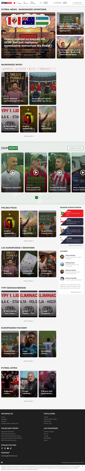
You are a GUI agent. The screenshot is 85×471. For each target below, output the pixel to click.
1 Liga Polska (21, 69)
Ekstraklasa (8, 69)
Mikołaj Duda (70, 263)
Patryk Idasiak (70, 255)
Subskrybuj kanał (75, 148)
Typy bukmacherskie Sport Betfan (11, 438)
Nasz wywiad (32, 3)
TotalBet (69, 238)
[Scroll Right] (54, 68)
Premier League (45, 69)
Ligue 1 (46, 440)
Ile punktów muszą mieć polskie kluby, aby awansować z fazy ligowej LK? (70, 27)
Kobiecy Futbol (46, 3)
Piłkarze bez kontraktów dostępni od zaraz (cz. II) (46, 394)
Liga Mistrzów (72, 273)
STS (67, 228)
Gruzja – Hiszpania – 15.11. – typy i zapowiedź (46, 314)
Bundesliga (47, 438)
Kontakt (3, 421)
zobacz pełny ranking (75, 245)
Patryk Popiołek (70, 278)
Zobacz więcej (28, 136)
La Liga (33, 69)
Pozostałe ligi (78, 280)
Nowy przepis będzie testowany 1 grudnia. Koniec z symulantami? (42, 100)
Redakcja (4, 419)
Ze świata (26, 3)
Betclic (68, 220)
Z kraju (19, 3)
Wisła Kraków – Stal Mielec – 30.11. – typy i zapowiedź (10, 129)
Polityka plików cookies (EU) (10, 423)
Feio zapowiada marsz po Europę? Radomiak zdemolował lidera (70, 52)
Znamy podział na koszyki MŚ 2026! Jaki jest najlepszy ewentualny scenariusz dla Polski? (28, 42)
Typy (41, 2)
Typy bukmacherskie (7, 431)
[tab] (36, 197)
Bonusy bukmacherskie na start (11, 436)
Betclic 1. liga (75, 264)
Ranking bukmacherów (8, 434)
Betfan (68, 211)
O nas (3, 417)
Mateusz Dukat (70, 270)
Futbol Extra (65, 3)
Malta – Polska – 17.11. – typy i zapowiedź (28, 314)
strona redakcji (76, 292)
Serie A (46, 434)
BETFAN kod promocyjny (9, 440)
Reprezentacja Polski (50, 419)
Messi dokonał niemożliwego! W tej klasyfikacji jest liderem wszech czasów (15, 102)
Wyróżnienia (58, 2)
